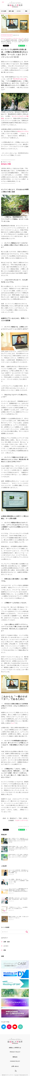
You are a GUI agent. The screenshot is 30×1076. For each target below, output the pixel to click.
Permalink (20, 826)
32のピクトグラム (23, 131)
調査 (26, 11)
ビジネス (19, 11)
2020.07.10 (26, 826)
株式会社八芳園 (6, 164)
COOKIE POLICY (15, 1061)
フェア (13, 723)
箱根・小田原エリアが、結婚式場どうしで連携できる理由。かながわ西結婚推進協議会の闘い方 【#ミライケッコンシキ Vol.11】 (18, 840)
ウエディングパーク (21, 820)
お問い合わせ (15, 1066)
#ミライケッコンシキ (19, 79)
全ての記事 (3, 11)
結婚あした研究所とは (15, 1047)
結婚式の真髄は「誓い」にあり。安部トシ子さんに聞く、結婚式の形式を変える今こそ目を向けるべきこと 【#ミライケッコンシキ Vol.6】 (18, 848)
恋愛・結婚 (11, 11)
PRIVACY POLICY (15, 1052)
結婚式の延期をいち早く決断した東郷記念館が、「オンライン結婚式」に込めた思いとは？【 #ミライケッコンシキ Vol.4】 (18, 856)
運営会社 (15, 1057)
